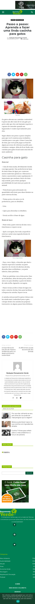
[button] (32, 12)
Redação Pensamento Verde (18, 37)
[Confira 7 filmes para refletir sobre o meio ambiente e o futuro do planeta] (6, 433)
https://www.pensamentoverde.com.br (17, 375)
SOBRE (17, 584)
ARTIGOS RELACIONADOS (11, 406)
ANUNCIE (17, 592)
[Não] (33, 598)
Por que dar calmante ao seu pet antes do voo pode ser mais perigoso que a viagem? (22, 415)
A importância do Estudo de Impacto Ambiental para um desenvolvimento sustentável (9, 351)
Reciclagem (19, 20)
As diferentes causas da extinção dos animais (26, 349)
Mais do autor (8, 409)
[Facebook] (13, 398)
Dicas (13, 20)
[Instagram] (17, 398)
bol (19, 115)
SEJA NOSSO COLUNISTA (17, 588)
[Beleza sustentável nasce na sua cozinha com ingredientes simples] (6, 424)
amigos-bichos (18, 258)
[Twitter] (21, 398)
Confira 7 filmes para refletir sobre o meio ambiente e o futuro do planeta (21, 433)
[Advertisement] (17, 56)
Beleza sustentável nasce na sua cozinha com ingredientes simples (22, 424)
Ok (18, 601)
